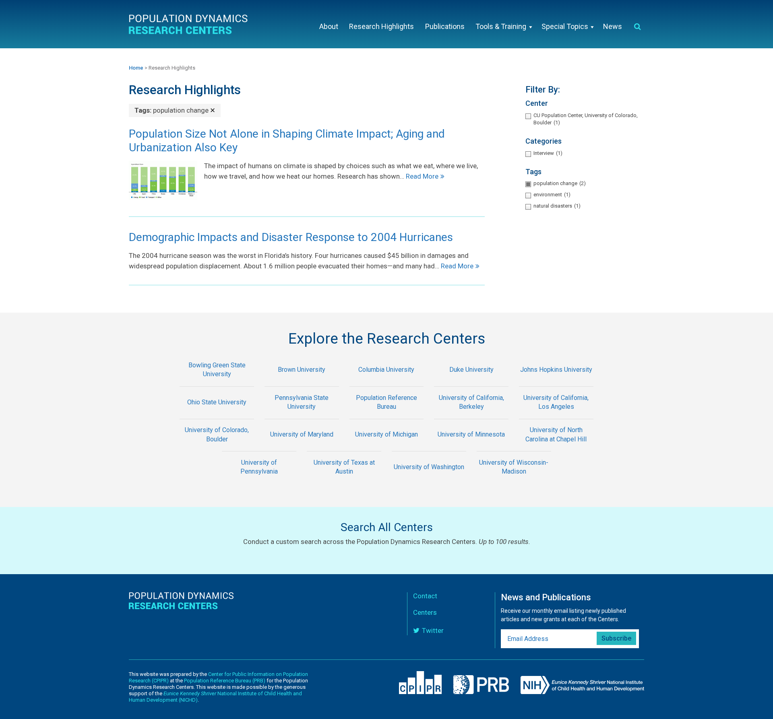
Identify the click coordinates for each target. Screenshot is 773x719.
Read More (422, 176)
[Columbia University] (386, 381)
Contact (425, 596)
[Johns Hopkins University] (556, 381)
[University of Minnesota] (471, 446)
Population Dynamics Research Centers (189, 25)
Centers (425, 612)
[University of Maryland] (301, 446)
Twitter (433, 630)
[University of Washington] (429, 478)
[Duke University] (471, 381)
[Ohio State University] (216, 413)
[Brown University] (301, 381)
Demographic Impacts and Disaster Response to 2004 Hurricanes (291, 237)
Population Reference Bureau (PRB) (224, 681)
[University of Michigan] (386, 446)
